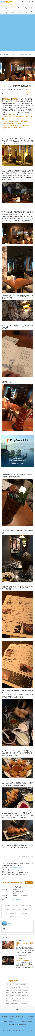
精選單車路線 (13, 1019)
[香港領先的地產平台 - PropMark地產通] (17, 451)
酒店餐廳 (12, 913)
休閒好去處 (14, 987)
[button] (33, 9)
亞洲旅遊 (16, 984)
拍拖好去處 (5, 913)
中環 (3, 909)
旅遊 (7, 995)
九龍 (11, 984)
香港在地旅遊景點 (15, 1003)
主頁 (1, 54)
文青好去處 (20, 992)
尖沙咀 (20, 987)
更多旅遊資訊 (17, 1021)
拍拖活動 (15, 990)
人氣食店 (8, 987)
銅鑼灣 (7, 1003)
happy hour (15, 905)
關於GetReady (22, 1024)
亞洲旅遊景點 (23, 984)
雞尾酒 (8, 905)
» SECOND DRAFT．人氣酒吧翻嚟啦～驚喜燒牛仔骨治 (17, 118)
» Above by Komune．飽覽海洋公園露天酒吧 (15, 125)
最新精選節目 (11, 1016)
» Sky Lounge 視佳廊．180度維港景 (12, 123)
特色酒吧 (11, 54)
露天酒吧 (25, 909)
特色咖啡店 (12, 998)
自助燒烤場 (19, 1019)
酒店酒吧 (18, 913)
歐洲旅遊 (18, 995)
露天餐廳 (25, 913)
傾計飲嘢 (18, 917)
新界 (26, 992)
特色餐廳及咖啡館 (28, 1019)
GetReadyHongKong (15, 867)
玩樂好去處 (5, 1019)
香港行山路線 (24, 1003)
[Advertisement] (17, 32)
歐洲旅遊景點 (25, 995)
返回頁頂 (18, 1009)
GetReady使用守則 (13, 1024)
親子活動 (15, 1001)
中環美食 (14, 99)
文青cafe (14, 992)
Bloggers (30, 1021)
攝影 (20, 990)
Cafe (7, 984)
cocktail (22, 905)
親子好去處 (9, 1001)
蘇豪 (19, 909)
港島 (8, 909)
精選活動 (25, 998)
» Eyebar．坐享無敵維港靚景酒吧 (11, 128)
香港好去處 (4, 1016)
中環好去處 (6, 99)
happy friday (29, 905)
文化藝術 (8, 992)
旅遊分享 (11, 1021)
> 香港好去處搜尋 (11, 981)
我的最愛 (24, 1021)
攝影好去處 (25, 990)
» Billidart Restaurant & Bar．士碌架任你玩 (14, 121)
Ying (15, 89)
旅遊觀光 (12, 995)
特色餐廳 (19, 998)
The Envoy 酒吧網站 (16, 899)
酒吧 (3, 905)
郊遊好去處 (21, 1001)
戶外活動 (26, 987)
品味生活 (6, 54)
